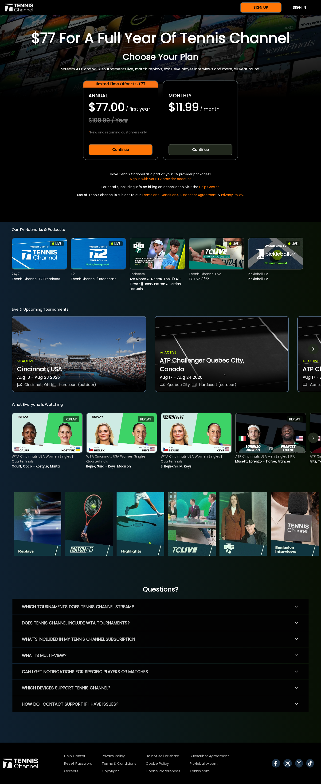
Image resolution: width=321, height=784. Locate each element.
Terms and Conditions (160, 195)
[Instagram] (300, 763)
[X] (288, 763)
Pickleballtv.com (204, 763)
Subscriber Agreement (198, 195)
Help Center (209, 187)
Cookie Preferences (163, 770)
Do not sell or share (162, 755)
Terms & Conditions (119, 763)
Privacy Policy (232, 195)
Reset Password (78, 763)
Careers (71, 770)
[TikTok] (311, 763)
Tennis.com (200, 770)
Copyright (110, 770)
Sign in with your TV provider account (160, 179)
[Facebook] (277, 763)
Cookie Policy (157, 763)
